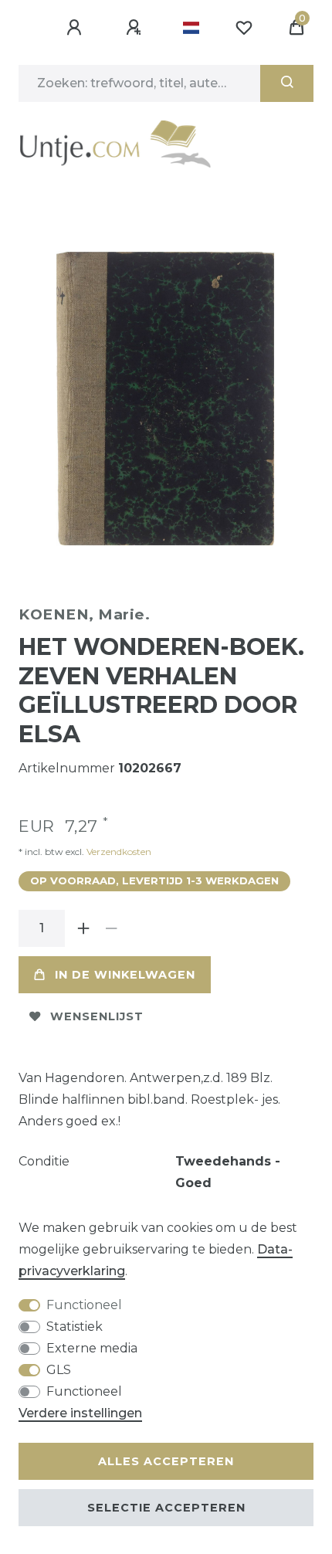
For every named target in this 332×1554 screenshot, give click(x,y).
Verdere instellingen (80, 1413)
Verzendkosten (117, 851)
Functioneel (84, 1305)
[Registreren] (135, 28)
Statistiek (74, 1326)
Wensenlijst (97, 1016)
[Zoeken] (286, 83)
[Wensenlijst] (244, 28)
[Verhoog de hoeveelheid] (83, 928)
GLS (58, 1369)
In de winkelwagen (125, 975)
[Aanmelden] (76, 28)
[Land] (191, 28)
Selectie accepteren (166, 1508)
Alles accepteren (166, 1461)
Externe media (91, 1348)
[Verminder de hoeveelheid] (111, 928)
